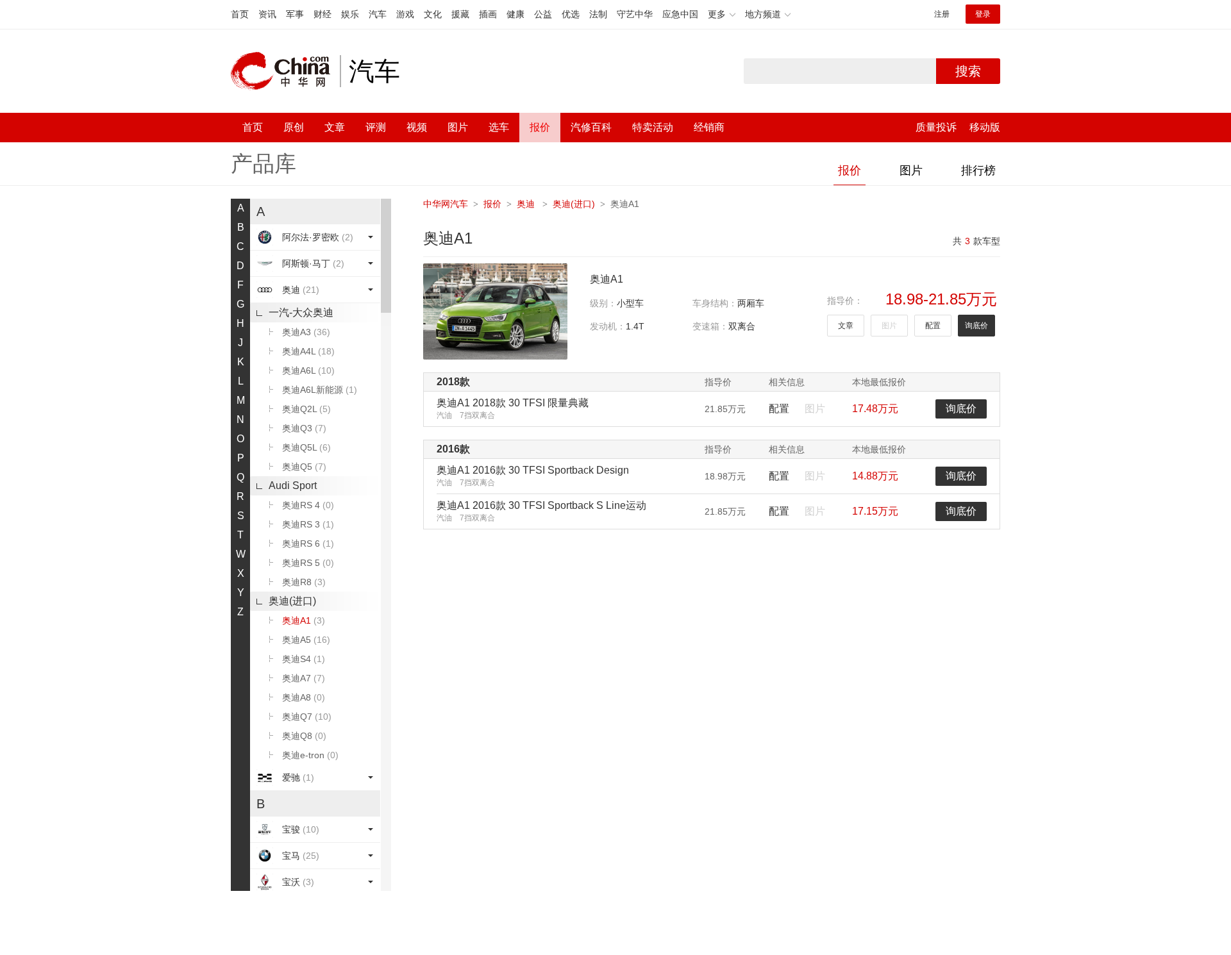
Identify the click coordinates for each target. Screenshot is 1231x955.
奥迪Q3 (304, 428)
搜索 (968, 71)
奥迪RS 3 (308, 524)
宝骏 (300, 829)
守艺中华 (635, 14)
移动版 (984, 127)
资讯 (267, 14)
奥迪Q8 (304, 736)
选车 (499, 127)
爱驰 (298, 777)
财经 (322, 14)
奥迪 (300, 290)
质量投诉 (936, 127)
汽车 (378, 14)
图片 (458, 127)
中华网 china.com (285, 71)
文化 (433, 14)
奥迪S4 (303, 659)
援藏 (460, 14)
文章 (334, 127)
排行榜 (978, 170)
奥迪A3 (306, 332)
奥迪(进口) (292, 600)
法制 (598, 14)
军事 (295, 14)
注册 (942, 14)
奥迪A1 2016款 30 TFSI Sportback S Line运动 (541, 505)
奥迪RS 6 (308, 543)
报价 (540, 127)
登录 (983, 14)
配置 (933, 325)
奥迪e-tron (310, 755)
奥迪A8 (303, 697)
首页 (240, 14)
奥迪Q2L (306, 409)
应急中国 (680, 14)
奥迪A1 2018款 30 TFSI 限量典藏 (513, 402)
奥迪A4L (308, 351)
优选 (571, 14)
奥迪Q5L (306, 447)
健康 (515, 14)
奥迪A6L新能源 (319, 390)
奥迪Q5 (304, 466)
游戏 (405, 14)
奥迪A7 (303, 678)
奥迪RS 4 (308, 505)
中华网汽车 (445, 204)
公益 (543, 14)
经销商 (709, 127)
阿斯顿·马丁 (313, 263)
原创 (293, 127)
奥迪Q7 (306, 716)
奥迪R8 (304, 582)
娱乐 (350, 14)
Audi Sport (293, 485)
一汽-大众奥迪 (301, 312)
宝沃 (298, 882)
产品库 (263, 163)
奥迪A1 (303, 620)
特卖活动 (652, 127)
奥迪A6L (308, 370)
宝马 (300, 856)
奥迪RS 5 (308, 563)
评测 (375, 127)
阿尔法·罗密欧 (317, 237)
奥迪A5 (306, 640)
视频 (416, 127)
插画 (488, 14)
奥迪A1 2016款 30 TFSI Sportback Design (533, 470)
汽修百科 (591, 127)
